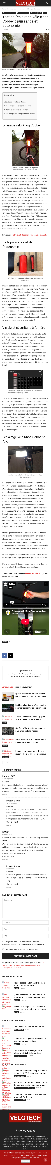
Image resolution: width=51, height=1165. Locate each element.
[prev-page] (3, 762)
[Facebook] (4, 655)
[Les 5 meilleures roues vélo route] (7, 1031)
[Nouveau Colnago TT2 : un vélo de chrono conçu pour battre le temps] (7, 1010)
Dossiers (5, 699)
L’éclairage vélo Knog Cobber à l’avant (20, 114)
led (10, 642)
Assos (4, 722)
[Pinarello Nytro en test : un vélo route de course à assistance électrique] (7, 1091)
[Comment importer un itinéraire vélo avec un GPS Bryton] (7, 1107)
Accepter (25, 1161)
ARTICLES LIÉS (7, 687)
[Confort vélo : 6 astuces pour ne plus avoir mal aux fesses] (8, 731)
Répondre (5, 794)
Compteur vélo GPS (19, 1076)
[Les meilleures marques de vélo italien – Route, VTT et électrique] (8, 754)
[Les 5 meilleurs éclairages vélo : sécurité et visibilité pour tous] (7, 1060)
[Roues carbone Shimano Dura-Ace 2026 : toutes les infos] (7, 986)
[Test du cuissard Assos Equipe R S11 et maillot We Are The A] (8, 719)
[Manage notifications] (45, 1160)
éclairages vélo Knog (34, 573)
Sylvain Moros (25, 670)
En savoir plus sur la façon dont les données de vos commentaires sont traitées (23, 965)
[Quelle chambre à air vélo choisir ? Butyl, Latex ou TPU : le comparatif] (8, 696)
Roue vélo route (18, 1029)
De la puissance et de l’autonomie (18, 106)
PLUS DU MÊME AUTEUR (23, 687)
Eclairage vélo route (33, 9)
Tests (45, 13)
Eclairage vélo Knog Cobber (15, 102)
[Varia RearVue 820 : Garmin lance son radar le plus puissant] (8, 742)
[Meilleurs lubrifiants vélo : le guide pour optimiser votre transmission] (8, 708)
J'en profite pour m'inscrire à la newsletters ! (21, 949)
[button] (4, 3)
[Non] (48, 1157)
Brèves (5, 745)
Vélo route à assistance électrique (24, 1088)
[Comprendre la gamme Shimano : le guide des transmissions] (7, 1047)
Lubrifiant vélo (7, 711)
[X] (10, 655)
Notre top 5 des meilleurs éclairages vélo (29, 235)
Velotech (5, 9)
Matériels (33, 13)
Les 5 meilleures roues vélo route (29, 1026)
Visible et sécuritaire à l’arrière (17, 110)
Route (40, 13)
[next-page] (7, 762)
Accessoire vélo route (17, 9)
